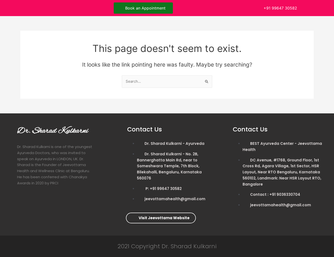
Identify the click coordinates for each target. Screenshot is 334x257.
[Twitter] (42, 7)
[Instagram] (53, 7)
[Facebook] (31, 7)
